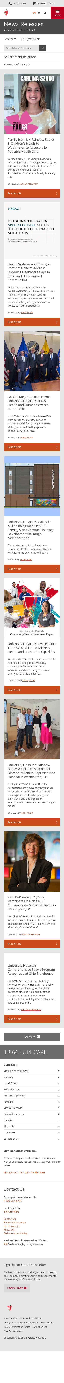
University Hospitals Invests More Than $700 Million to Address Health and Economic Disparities (32, 648)
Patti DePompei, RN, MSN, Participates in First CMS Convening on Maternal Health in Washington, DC (32, 903)
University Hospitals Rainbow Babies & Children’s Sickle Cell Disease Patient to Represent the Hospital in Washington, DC (31, 771)
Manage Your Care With (24, 1172)
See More (29, 1036)
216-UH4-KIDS (11, 1211)
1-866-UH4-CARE (25, 1052)
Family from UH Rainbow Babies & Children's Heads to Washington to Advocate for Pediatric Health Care (31, 145)
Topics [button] (8, 39)
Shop (39, 12)
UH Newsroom (12, 1226)
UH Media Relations (31, 1009)
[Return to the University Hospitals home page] (6, 12)
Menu (57, 15)
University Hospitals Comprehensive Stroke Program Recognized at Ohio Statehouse (31, 969)
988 (6, 1244)
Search (42, 48)
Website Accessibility (15, 1233)
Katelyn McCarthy (29, 183)
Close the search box (49, 13)
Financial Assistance (15, 1222)
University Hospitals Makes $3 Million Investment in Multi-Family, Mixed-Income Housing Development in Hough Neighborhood (30, 530)
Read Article (14, 193)
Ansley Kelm (27, 312)
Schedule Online (44, 3)
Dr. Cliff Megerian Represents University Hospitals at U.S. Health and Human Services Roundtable (29, 403)
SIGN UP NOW (15, 1287)
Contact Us (10, 1218)
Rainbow (34, 12)
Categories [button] (28, 39)
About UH (9, 1229)
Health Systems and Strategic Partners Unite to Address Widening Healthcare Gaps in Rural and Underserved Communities (29, 272)
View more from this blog (18, 30)
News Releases (23, 24)
